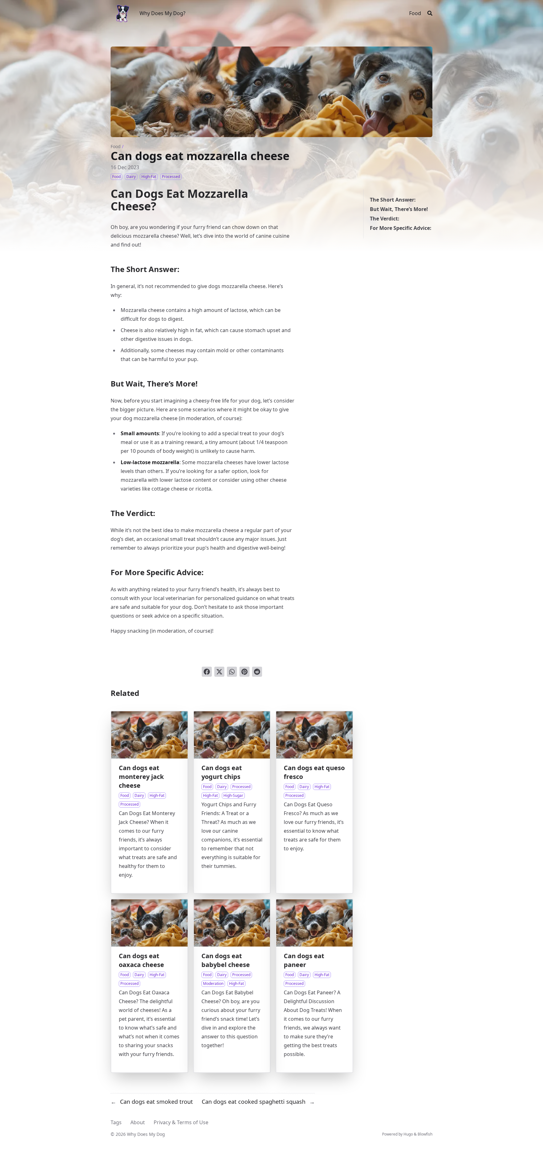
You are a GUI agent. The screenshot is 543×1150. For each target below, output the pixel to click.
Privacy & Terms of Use (181, 1122)
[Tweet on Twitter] (219, 672)
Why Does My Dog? (162, 13)
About (137, 1122)
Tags (116, 1122)
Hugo (408, 1134)
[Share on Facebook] (207, 672)
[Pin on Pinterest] (244, 672)
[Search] (429, 13)
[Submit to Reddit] (257, 672)
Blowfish (425, 1134)
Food (116, 146)
